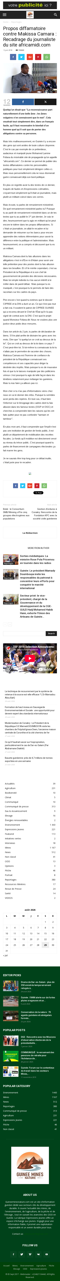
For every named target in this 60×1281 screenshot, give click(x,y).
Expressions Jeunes (14, 829)
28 (38, 945)
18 (15, 939)
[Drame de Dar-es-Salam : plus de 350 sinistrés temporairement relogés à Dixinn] (10, 986)
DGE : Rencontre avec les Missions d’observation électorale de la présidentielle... (38, 1040)
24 (7, 945)
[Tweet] (45, 102)
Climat (8, 797)
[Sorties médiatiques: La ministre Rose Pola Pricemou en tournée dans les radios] (10, 559)
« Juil (5, 955)
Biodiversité (11, 792)
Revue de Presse (13, 888)
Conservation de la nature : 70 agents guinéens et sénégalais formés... (36, 1015)
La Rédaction (30, 532)
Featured (9, 833)
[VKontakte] (38, 1254)
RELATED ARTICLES (14, 548)
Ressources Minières (15, 884)
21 (38, 939)
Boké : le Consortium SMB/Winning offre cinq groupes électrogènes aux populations (16, 514)
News (8, 852)
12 (23, 933)
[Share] (23, 102)
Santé (8, 893)
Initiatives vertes (13, 838)
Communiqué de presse (17, 806)
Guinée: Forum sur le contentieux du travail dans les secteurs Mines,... (37, 1071)
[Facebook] (13, 1254)
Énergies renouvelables (16, 820)
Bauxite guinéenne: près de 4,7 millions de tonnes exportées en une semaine (29, 759)
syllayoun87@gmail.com (36, 1233)
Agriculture (10, 788)
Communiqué (11, 801)
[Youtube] (47, 1254)
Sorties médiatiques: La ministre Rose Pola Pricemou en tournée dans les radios (37, 559)
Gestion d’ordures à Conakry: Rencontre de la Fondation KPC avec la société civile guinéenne (44, 514)
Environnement (12, 824)
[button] (55, 15)
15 (45, 933)
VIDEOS (9, 897)
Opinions (9, 865)
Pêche (8, 870)
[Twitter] (22, 1254)
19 (23, 939)
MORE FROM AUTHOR (38, 548)
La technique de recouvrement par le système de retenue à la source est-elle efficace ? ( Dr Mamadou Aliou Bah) (30, 694)
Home (5, 22)
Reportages (16, 22)
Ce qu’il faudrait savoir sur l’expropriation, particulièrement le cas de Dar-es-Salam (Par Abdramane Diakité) (27, 745)
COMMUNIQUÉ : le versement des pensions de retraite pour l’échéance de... (37, 1055)
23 (53, 939)
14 (38, 933)
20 (31, 939)
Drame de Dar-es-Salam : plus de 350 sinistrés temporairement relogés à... (37, 985)
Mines (8, 847)
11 (15, 933)
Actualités (10, 783)
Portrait (8, 875)
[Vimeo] (30, 1254)
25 (15, 945)
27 (31, 945)
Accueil (6, 1265)
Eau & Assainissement (16, 811)
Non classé (10, 856)
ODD (7, 861)
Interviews (10, 843)
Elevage (9, 815)
